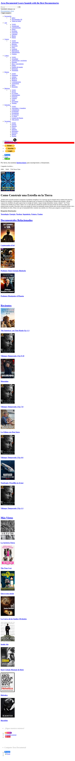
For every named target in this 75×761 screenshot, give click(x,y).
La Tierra (14, 116)
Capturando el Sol (8, 245)
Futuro (14, 128)
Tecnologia (7, 121)
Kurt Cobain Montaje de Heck (12, 670)
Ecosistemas (15, 113)
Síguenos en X (8, 141)
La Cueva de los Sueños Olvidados (14, 619)
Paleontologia (16, 52)
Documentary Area (7, 11)
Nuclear (14, 136)
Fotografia (15, 32)
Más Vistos (7, 517)
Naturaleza (7, 105)
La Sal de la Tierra (8, 543)
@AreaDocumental (10, 735)
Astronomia (15, 42)
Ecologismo (15, 111)
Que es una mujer (7, 594)
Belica (13, 85)
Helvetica (4, 695)
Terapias (14, 103)
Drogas (14, 92)
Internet (14, 134)
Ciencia (6, 39)
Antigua (14, 77)
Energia (14, 124)
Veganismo (15, 70)
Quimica (14, 54)
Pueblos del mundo (17, 67)
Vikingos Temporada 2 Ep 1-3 (12, 508)
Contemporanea (16, 82)
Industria (14, 129)
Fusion (40, 214)
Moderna (14, 80)
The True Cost (6, 568)
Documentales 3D (17, 19)
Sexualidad (15, 101)
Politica (14, 65)
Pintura (14, 37)
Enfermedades (16, 95)
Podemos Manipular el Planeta (12, 296)
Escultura (14, 31)
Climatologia (15, 110)
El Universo (15, 114)
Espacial (14, 126)
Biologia (14, 44)
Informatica (15, 131)
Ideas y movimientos (18, 64)
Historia (6, 72)
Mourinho (4, 381)
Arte (5, 23)
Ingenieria (14, 133)
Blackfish (4, 720)
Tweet (6, 157)
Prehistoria (15, 75)
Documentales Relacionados (17, 220)
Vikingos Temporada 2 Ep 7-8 (12, 407)
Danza (13, 29)
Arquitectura (15, 26)
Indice (13, 18)
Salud (13, 100)
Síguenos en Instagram (10, 142)
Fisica (13, 47)
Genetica (14, 98)
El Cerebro (15, 93)
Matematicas (15, 50)
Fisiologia (14, 96)
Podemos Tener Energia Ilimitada (13, 271)
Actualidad (15, 59)
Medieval (14, 78)
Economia (15, 46)
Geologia (14, 49)
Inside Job (5, 644)
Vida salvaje (15, 119)
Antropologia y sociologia (19, 60)
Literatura (14, 34)
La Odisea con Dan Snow (10, 432)
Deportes (14, 62)
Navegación (7, 16)
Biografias (15, 87)
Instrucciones (21, 163)
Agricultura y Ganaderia (19, 108)
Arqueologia (15, 83)
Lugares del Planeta (17, 118)
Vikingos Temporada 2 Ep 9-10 (12, 356)
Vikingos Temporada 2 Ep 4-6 (12, 457)
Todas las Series (16, 21)
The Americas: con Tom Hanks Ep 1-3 (15, 331)
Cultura (6, 55)
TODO (14, 24)
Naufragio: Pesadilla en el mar (12, 483)
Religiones (15, 69)
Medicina (7, 88)
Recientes (6, 305)
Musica (14, 36)
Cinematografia (16, 27)
